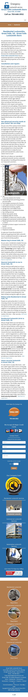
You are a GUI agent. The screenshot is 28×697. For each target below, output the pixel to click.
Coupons (18, 681)
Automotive (5, 681)
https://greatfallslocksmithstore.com (14, 675)
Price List (16, 684)
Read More (14, 603)
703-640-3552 (18, 14)
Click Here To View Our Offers (14, 569)
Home (9, 25)
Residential (12, 679)
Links (14, 686)
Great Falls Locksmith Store (9, 55)
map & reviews (20, 671)
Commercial (19, 679)
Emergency (12, 681)
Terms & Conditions (8, 684)
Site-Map (22, 684)
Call (14, 694)
